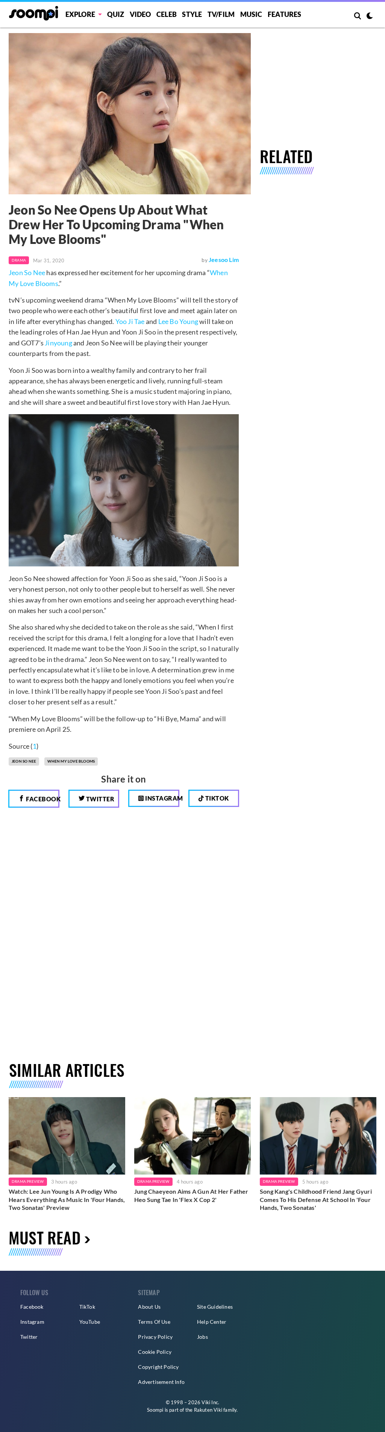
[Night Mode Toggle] (369, 16)
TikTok (87, 1306)
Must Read (44, 1237)
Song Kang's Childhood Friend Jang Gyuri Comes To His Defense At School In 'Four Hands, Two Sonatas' (316, 1199)
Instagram (161, 798)
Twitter (99, 798)
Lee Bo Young (178, 321)
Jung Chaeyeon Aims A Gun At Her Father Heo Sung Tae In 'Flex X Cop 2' (191, 1195)
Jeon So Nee (27, 272)
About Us (149, 1306)
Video (140, 14)
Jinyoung (58, 343)
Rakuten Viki (208, 1410)
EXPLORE (80, 14)
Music (251, 14)
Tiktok (216, 798)
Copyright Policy (158, 1367)
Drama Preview (28, 1181)
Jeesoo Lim (224, 259)
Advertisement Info (161, 1382)
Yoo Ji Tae (130, 321)
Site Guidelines (215, 1306)
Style (192, 14)
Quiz (115, 14)
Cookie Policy (154, 1352)
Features (285, 14)
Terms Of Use (154, 1321)
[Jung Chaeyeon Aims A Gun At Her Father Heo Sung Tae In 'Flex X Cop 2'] (192, 1136)
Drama (19, 260)
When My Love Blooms (71, 761)
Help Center (211, 1321)
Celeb (166, 14)
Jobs (202, 1337)
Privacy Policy (155, 1337)
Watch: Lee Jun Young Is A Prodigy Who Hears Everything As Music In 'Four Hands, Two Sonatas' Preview (67, 1199)
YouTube (89, 1321)
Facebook (42, 798)
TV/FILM (221, 14)
